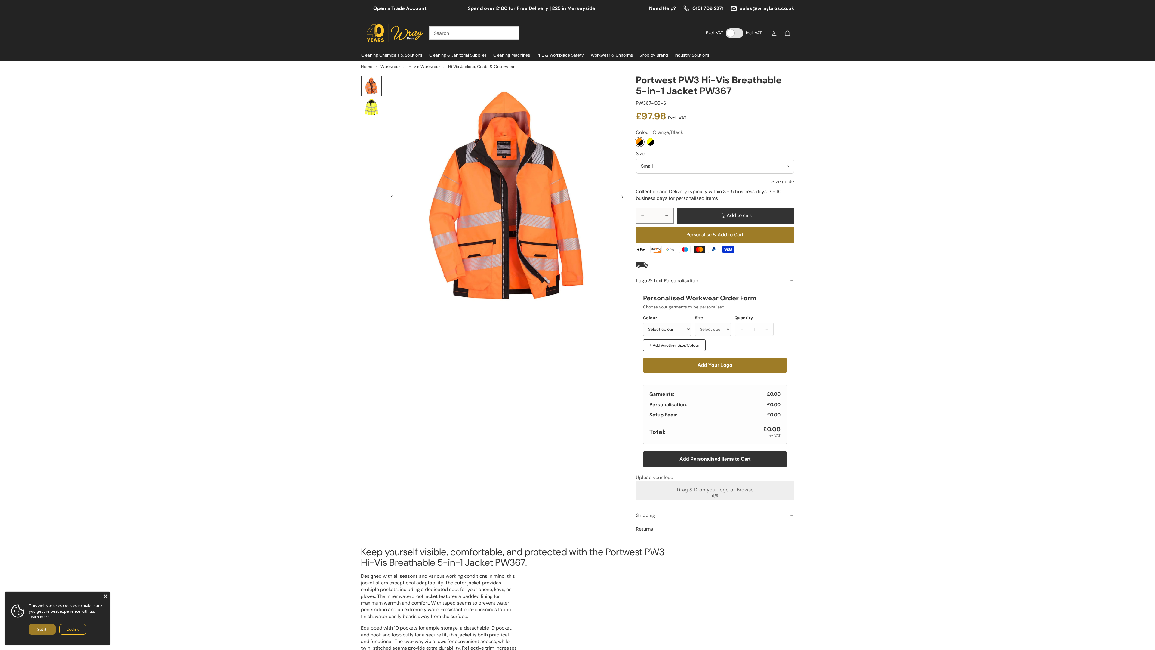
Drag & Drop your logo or (715, 489)
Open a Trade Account (400, 8)
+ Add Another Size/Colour (674, 345)
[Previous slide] (391, 197)
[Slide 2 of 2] (371, 107)
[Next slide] (623, 197)
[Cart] (787, 33)
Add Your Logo (715, 365)
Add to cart (739, 215)
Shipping (645, 515)
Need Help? (662, 8)
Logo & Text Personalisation (667, 280)
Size (640, 153)
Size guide (782, 181)
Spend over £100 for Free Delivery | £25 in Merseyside (531, 8)
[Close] (106, 596)
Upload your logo (654, 477)
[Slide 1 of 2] (371, 85)
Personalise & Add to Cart (715, 234)
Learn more (39, 616)
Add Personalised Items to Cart (714, 459)
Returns (644, 529)
